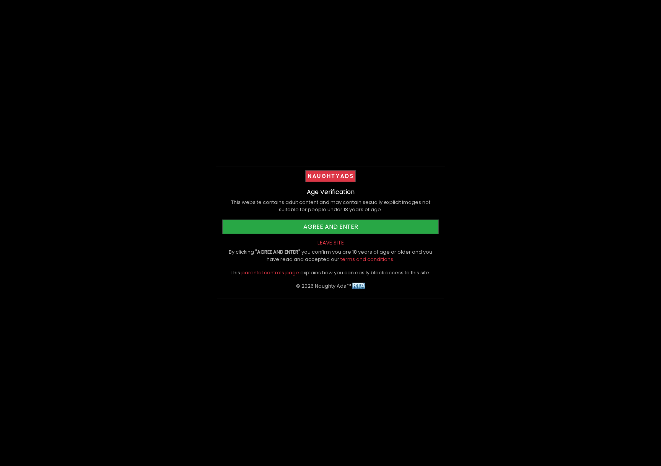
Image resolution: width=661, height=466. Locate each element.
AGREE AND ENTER (330, 226)
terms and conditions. (367, 259)
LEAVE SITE (330, 242)
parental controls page (270, 272)
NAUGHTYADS (331, 176)
